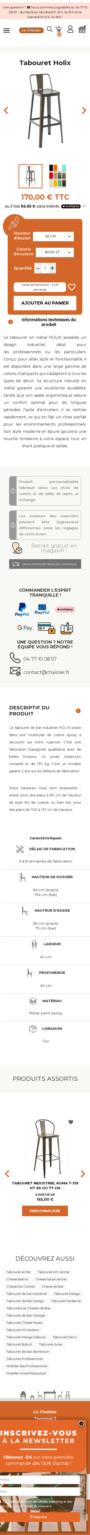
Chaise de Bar (53, 1286)
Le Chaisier (45, 1412)
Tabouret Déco (65, 1337)
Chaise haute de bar (51, 1279)
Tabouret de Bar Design (25, 1301)
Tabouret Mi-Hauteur (22, 1330)
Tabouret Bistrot (19, 1344)
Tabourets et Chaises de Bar (28, 1308)
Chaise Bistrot (17, 1279)
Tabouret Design (67, 1294)
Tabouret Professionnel (24, 1359)
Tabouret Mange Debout (26, 1337)
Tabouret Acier (50, 1344)
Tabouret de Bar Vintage (25, 1315)
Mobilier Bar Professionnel (26, 1366)
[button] (45, 548)
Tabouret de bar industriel (26, 1294)
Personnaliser (45, 1211)
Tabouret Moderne (66, 1301)
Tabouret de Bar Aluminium (27, 1351)
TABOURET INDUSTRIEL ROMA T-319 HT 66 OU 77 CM (45, 1185)
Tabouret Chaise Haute (24, 1322)
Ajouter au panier (45, 303)
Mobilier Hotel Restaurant (26, 1373)
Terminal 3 (45, 1418)
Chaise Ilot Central (20, 1286)
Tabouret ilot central (53, 1272)
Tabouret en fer (18, 1272)
